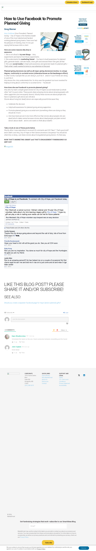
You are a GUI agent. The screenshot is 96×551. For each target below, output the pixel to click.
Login (66, 312)
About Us (44, 379)
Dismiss (83, 548)
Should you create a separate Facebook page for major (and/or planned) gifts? (32, 303)
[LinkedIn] (84, 375)
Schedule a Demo (72, 2)
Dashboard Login (87, 2)
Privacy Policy (24, 537)
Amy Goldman (9, 33)
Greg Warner (10, 29)
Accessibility (63, 385)
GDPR (61, 377)
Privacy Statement (64, 383)
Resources (45, 381)
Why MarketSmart (47, 377)
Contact (44, 383)
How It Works (46, 375)
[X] (79, 375)
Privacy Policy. (41, 549)
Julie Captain (16, 347)
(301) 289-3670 (29, 385)
